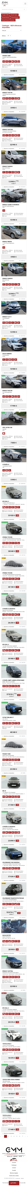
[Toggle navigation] (25, 3)
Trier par (4, 30)
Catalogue (14, 1165)
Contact (14, 1167)
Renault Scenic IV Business (8, 20)
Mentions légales (14, 1173)
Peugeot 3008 (5, 14)
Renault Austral (5, 17)
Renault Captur (14, 14)
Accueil (14, 1162)
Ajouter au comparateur (9, 74)
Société (14, 1170)
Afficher (4, 35)
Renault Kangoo (15, 17)
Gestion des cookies (14, 1175)
